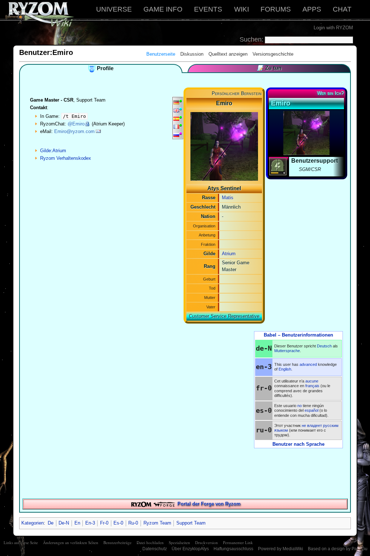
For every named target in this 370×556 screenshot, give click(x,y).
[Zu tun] (260, 68)
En (77, 523)
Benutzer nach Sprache (298, 444)
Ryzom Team (157, 523)
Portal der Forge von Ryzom (209, 503)
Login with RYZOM (333, 27)
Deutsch (324, 346)
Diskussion (191, 54)
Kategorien (32, 523)
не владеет (312, 425)
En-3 (90, 523)
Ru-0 (133, 523)
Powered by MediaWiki (280, 548)
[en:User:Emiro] (176, 110)
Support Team (191, 523)
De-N (64, 523)
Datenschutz (154, 548)
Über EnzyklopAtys (190, 548)
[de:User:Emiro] (176, 102)
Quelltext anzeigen (228, 54)
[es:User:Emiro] (176, 118)
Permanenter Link (238, 542)
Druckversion (206, 542)
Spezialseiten (179, 542)
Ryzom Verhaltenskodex (65, 158)
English (285, 369)
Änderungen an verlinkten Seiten (70, 542)
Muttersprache (287, 350)
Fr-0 (104, 523)
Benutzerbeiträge (117, 542)
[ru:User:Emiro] (176, 134)
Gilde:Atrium (53, 150)
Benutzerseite (160, 54)
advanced (308, 364)
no (299, 405)
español (311, 410)
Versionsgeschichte (273, 54)
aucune (311, 381)
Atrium (229, 253)
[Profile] (91, 68)
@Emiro (76, 124)
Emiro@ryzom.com (74, 131)
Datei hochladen (150, 542)
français (312, 386)
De (50, 523)
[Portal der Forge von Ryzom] (153, 503)
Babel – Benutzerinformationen (298, 335)
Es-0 (118, 523)
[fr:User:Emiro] (176, 126)
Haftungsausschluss (233, 548)
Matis (227, 197)
